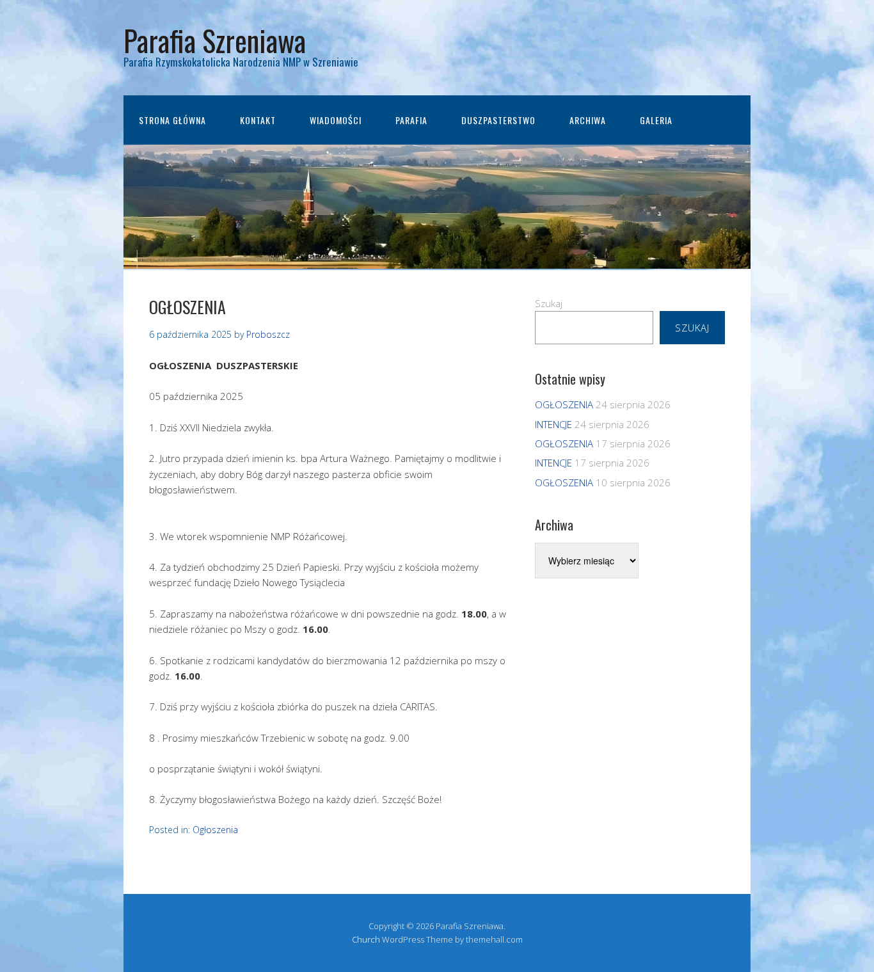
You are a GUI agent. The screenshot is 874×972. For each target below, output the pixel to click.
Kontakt (258, 120)
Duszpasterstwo (498, 120)
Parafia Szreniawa (214, 40)
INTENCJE (553, 424)
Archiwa (587, 120)
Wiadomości (336, 120)
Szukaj (548, 303)
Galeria (656, 120)
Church (366, 939)
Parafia (411, 120)
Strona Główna (172, 120)
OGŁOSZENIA (564, 404)
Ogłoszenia (215, 830)
